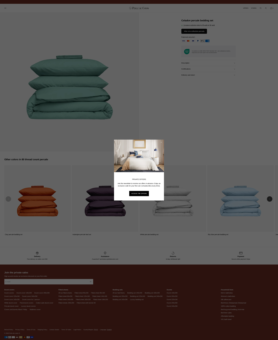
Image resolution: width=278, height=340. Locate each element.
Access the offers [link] (139, 193)
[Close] (161, 142)
